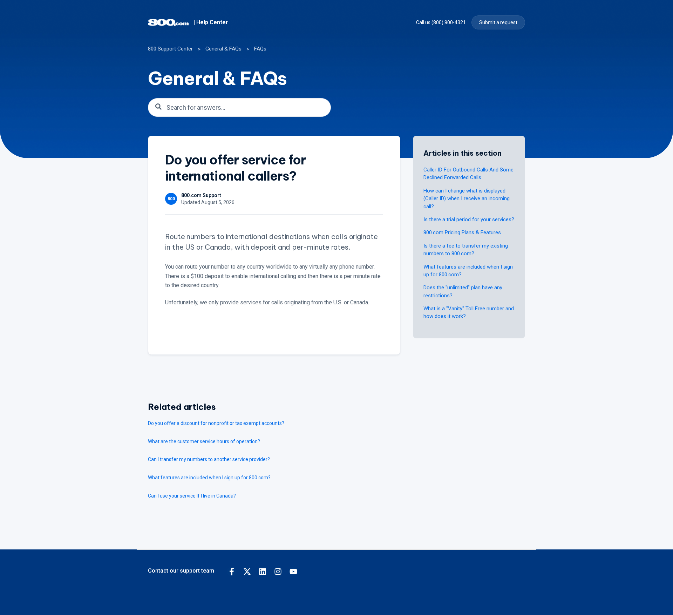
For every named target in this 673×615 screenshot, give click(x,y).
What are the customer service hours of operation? (204, 441)
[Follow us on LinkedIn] (262, 571)
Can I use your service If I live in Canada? (192, 496)
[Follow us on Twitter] (247, 571)
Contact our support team (181, 570)
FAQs (260, 49)
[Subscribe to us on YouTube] (293, 571)
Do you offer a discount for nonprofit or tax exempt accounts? (216, 423)
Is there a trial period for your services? (468, 219)
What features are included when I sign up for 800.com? (209, 477)
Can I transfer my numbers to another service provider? (209, 459)
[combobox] (239, 107)
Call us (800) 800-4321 (441, 22)
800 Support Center (170, 49)
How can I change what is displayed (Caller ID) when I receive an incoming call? (466, 199)
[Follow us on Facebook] (232, 571)
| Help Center (210, 22)
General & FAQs (223, 49)
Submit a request (498, 22)
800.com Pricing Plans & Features (462, 232)
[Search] (158, 107)
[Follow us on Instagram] (278, 571)
